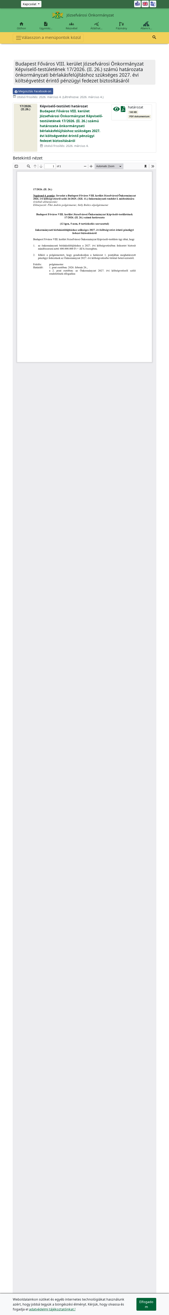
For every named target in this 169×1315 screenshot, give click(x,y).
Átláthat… (96, 25)
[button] (154, 38)
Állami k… (146, 28)
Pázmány (121, 28)
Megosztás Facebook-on (34, 91)
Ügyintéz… (45, 25)
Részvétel (71, 25)
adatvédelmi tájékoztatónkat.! (52, 1309)
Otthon (21, 25)
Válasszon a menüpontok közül (51, 37)
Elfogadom (146, 1304)
